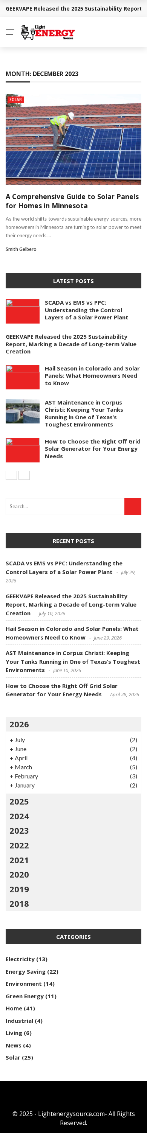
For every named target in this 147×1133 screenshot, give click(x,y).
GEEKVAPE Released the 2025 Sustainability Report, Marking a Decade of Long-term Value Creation (71, 344)
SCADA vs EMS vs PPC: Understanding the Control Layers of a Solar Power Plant (87, 310)
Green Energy (25, 996)
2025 (19, 801)
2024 (19, 816)
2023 (19, 830)
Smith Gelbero (21, 249)
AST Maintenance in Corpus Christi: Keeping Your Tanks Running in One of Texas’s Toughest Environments (84, 413)
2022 (19, 845)
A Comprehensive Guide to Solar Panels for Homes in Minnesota (72, 201)
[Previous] (11, 475)
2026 (19, 724)
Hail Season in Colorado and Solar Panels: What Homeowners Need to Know (92, 375)
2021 (19, 859)
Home (14, 1008)
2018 (19, 903)
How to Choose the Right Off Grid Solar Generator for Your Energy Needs (93, 448)
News (13, 1045)
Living (14, 1033)
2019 (19, 889)
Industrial (19, 1020)
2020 (19, 874)
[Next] (24, 475)
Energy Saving (26, 971)
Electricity (20, 959)
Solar (15, 99)
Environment (24, 983)
